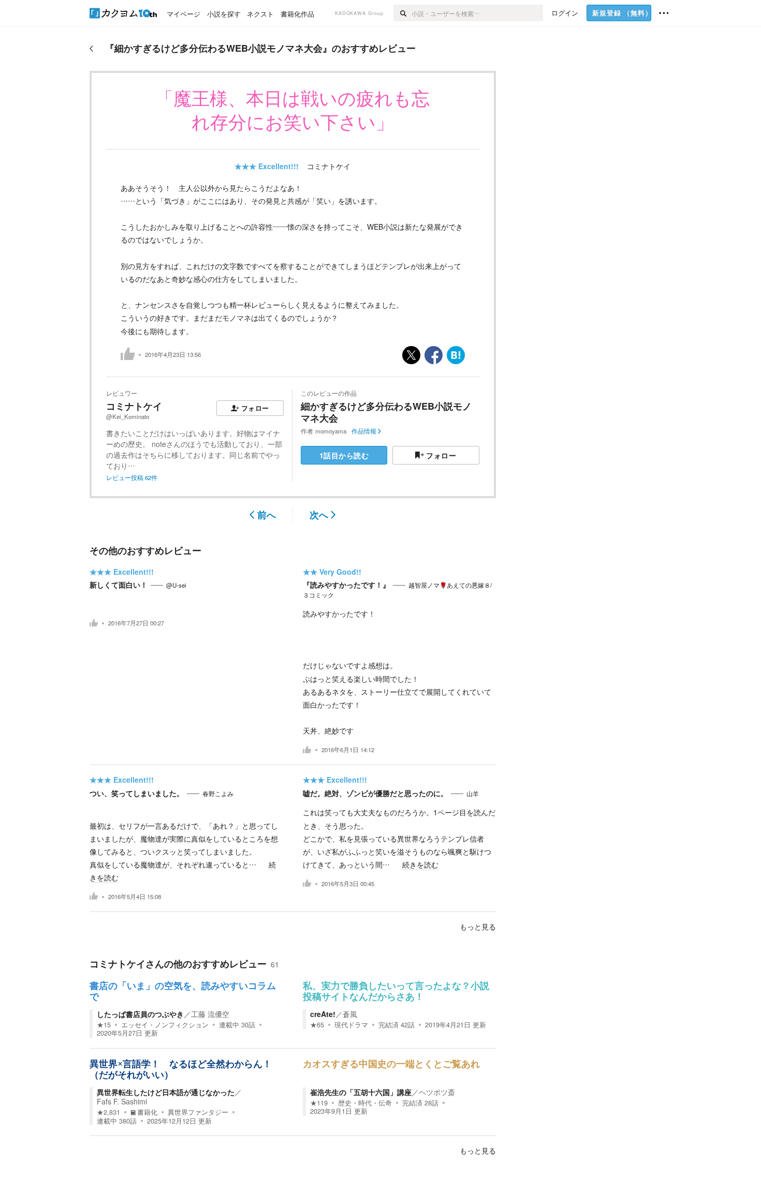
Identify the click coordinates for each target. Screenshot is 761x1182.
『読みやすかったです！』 (346, 584)
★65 (317, 1025)
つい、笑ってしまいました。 (137, 793)
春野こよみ (217, 793)
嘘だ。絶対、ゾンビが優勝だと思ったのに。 (375, 793)
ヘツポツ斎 (437, 1092)
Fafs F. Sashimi (122, 1101)
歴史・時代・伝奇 (365, 1103)
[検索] (402, 13)
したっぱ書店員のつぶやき (140, 1014)
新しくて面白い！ (119, 584)
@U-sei (176, 585)
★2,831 (108, 1112)
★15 (104, 1025)
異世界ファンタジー (198, 1112)
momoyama (330, 431)
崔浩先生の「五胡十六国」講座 (361, 1092)
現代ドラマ (351, 1024)
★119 (319, 1103)
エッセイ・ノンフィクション (165, 1024)
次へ (319, 514)
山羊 (472, 793)
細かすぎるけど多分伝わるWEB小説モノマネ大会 (386, 412)
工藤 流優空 (210, 1014)
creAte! (322, 1014)
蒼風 (350, 1014)
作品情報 (364, 431)
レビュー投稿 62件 (131, 477)
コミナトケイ (328, 166)
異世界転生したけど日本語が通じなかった (166, 1092)
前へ (266, 514)
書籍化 (147, 1112)
